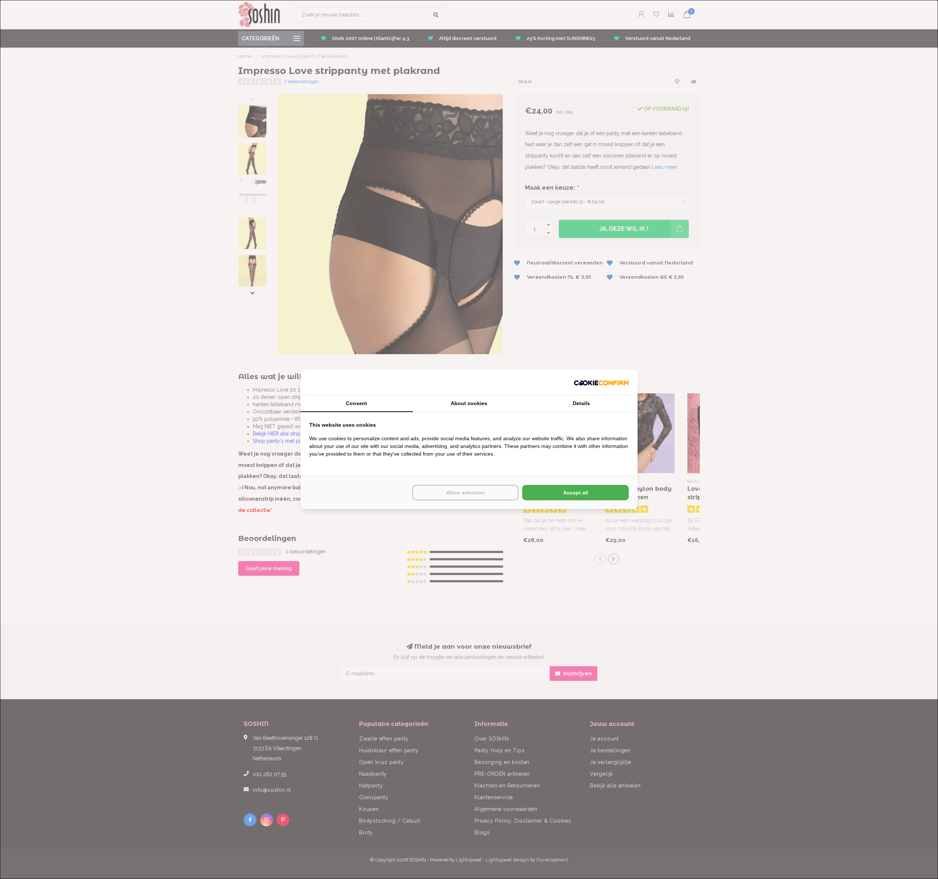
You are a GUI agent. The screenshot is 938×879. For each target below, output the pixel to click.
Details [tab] (581, 403)
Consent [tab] (356, 403)
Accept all (575, 493)
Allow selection (465, 493)
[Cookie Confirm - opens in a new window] (601, 382)
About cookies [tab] (469, 403)
